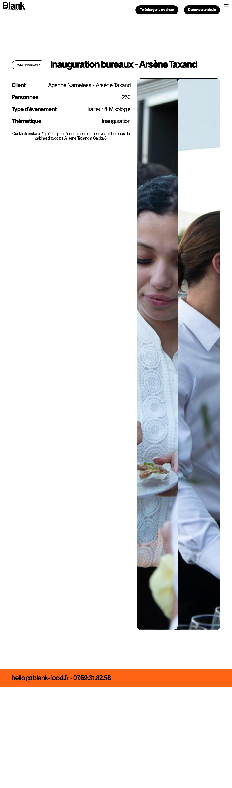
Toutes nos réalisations (28, 65)
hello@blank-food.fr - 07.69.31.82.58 (61, 678)
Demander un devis (202, 10)
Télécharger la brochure (157, 10)
